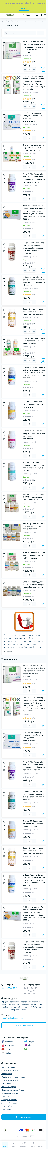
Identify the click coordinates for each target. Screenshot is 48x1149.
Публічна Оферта (8, 1086)
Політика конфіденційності (12, 1090)
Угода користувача (9, 1083)
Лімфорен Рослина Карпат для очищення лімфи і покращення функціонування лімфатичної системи (34, 46)
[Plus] (34, 69)
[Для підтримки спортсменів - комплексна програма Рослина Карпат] (12, 532)
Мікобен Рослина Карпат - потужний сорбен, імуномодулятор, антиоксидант (33, 117)
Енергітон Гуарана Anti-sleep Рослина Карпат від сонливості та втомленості (34, 435)
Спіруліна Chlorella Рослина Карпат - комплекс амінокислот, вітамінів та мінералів (34, 281)
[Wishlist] (4, 46)
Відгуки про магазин (10, 1093)
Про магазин (6, 1073)
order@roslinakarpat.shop (12, 1018)
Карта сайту (6, 1106)
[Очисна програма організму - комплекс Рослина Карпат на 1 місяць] (12, 154)
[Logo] (10, 15)
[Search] (41, 15)
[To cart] (43, 69)
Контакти (5, 1096)
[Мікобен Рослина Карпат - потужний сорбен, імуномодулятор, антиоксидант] (12, 122)
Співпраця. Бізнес (9, 1099)
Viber (30, 1045)
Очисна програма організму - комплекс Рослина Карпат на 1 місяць (34, 147)
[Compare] (4, 50)
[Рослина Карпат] (24, 978)
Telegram (32, 1041)
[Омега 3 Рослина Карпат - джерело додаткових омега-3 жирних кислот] (12, 318)
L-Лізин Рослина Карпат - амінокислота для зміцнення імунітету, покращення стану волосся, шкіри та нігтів (34, 372)
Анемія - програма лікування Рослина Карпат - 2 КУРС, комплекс (34, 555)
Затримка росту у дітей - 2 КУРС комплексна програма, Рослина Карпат (33, 584)
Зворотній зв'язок (8, 1103)
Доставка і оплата (8, 1067)
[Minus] (25, 69)
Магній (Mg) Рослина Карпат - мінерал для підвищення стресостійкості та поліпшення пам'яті (34, 178)
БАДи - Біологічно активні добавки (18, 21)
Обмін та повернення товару (13, 1077)
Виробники (6, 1109)
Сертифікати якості (9, 1070)
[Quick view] (4, 43)
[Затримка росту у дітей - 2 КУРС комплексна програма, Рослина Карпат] (12, 590)
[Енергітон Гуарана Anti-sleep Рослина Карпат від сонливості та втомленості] (12, 439)
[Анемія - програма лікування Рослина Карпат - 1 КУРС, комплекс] (12, 347)
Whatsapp (32, 1049)
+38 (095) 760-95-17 (9, 988)
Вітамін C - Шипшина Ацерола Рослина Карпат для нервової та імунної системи (34, 466)
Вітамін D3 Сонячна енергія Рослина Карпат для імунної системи (34, 404)
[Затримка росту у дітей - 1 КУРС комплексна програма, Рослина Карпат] (12, 503)
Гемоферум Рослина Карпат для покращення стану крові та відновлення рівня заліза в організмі (34, 248)
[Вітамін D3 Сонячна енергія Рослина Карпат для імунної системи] (12, 410)
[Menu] (2, 15)
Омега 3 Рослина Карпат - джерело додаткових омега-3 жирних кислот (34, 311)
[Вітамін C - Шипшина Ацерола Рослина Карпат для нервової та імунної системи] (12, 471)
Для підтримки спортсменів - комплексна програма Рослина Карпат (34, 526)
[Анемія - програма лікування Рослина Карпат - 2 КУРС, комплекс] (12, 561)
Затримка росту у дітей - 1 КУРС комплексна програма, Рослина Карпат (33, 497)
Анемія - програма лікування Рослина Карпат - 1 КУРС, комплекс (34, 341)
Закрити (24, 8)
